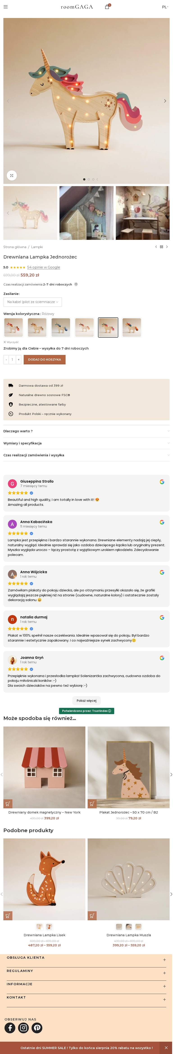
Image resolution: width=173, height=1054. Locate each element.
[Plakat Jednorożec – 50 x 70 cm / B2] (129, 767)
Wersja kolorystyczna (21, 314)
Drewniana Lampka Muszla (129, 935)
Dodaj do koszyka (44, 359)
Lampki (37, 247)
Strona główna (14, 247)
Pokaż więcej (86, 700)
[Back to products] (161, 247)
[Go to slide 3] (93, 179)
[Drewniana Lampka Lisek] (44, 879)
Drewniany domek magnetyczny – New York (44, 812)
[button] (7, 100)
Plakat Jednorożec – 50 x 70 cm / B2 (128, 812)
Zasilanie (10, 294)
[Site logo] (77, 6)
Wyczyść (13, 342)
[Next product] (167, 247)
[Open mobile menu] (5, 6)
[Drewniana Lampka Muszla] (129, 879)
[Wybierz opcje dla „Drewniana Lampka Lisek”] (7, 915)
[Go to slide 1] (84, 179)
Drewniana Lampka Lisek (44, 935)
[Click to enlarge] (12, 175)
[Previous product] (156, 247)
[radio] (13, 327)
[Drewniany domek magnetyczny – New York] (44, 767)
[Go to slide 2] (89, 179)
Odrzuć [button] (166, 1048)
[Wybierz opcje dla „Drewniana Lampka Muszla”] (92, 915)
